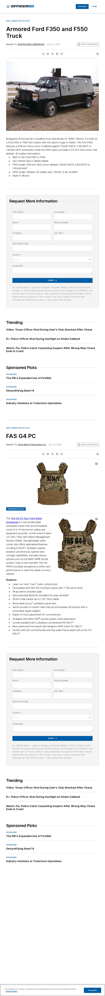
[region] (52, 990)
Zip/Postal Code (20, 243)
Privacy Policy (11, 991)
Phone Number (61, 222)
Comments (17, 266)
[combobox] (52, 259)
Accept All (92, 990)
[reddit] (57, 54)
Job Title (59, 233)
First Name (18, 212)
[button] (8, 6)
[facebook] (43, 54)
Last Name (60, 212)
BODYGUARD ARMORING (31, 44)
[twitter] (52, 54)
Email (15, 222)
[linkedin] (48, 54)
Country (17, 254)
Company (17, 233)
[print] (97, 54)
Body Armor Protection (18, 21)
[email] (61, 54)
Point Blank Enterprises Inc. (32, 444)
